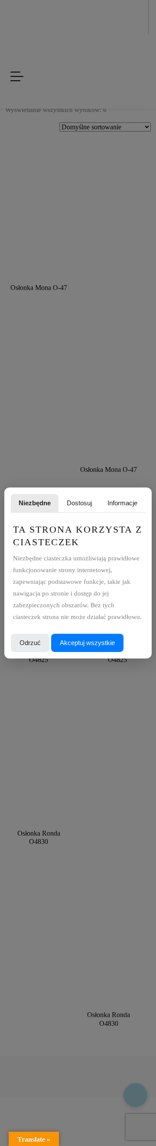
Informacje (122, 503)
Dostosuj (79, 503)
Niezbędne (35, 503)
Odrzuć (30, 642)
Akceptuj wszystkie (87, 642)
